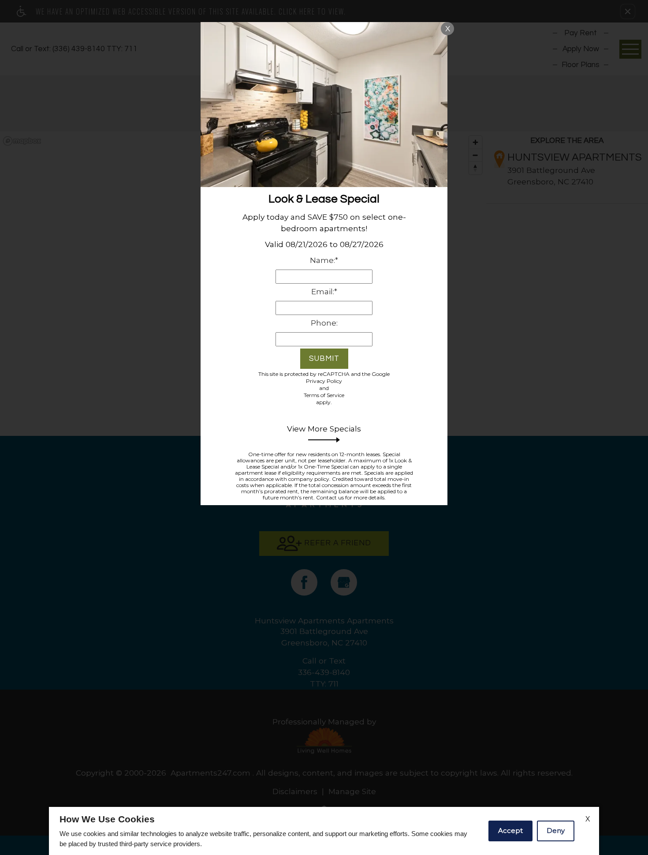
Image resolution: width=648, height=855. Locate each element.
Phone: (324, 322)
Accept (510, 830)
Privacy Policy (324, 381)
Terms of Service (324, 395)
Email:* (324, 291)
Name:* (324, 260)
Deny (556, 830)
